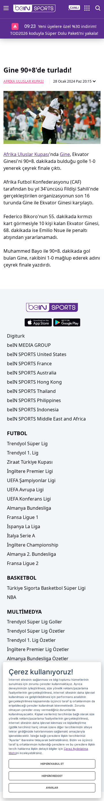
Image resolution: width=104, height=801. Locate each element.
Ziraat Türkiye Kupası (30, 462)
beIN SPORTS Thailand (31, 391)
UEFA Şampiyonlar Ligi (31, 480)
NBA (11, 597)
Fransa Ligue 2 (22, 563)
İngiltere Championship (32, 545)
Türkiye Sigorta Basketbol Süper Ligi (46, 588)
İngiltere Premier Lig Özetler (38, 649)
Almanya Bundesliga (29, 508)
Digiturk (16, 336)
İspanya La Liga (23, 526)
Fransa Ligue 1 (22, 517)
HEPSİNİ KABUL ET (52, 763)
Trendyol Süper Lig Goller (34, 622)
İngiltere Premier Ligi (30, 471)
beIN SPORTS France (29, 363)
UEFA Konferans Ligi (29, 499)
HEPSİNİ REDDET (52, 775)
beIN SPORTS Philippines (34, 400)
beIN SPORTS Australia (31, 373)
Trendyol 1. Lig (22, 453)
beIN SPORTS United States (36, 354)
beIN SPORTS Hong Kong (34, 382)
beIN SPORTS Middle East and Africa (46, 419)
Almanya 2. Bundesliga (31, 554)
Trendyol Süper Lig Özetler (36, 631)
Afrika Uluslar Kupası (23, 81)
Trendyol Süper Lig (27, 443)
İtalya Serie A (21, 535)
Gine (65, 154)
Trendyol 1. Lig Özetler (31, 640)
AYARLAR (52, 787)
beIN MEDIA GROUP (29, 345)
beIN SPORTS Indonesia (33, 409)
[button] (34, 8)
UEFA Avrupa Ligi (25, 489)
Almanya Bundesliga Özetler (37, 658)
